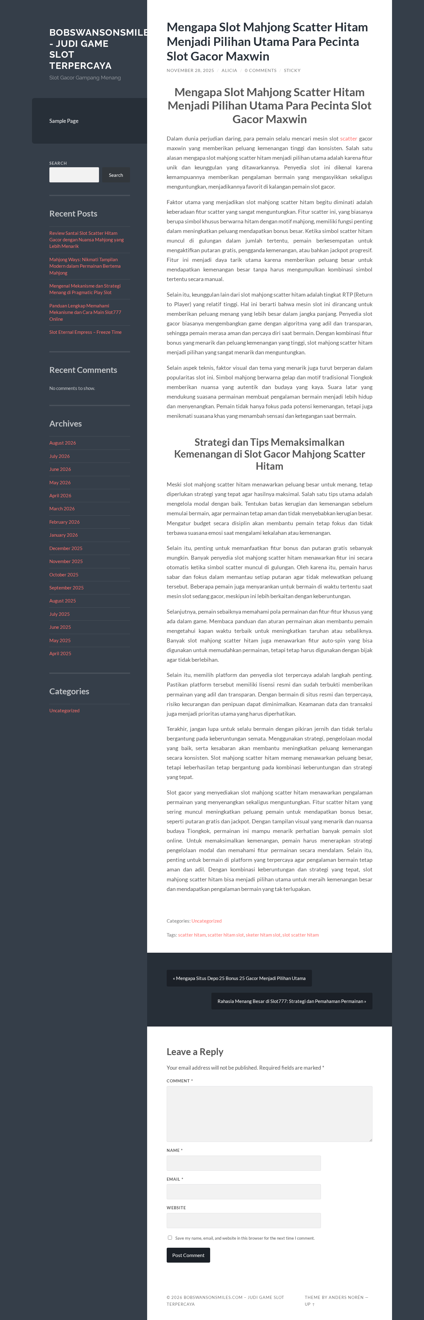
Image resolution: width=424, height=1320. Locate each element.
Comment (180, 1080)
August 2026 (62, 442)
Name (175, 1150)
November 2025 (66, 561)
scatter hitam (192, 934)
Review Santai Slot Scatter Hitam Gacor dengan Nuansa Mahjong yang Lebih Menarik (86, 239)
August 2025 (62, 600)
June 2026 (60, 469)
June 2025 (60, 627)
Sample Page (64, 121)
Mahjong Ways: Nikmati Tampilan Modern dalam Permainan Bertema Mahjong (85, 266)
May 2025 (60, 640)
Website (176, 1207)
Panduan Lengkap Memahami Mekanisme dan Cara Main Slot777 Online (85, 312)
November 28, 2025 (190, 70)
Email (175, 1179)
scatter (348, 138)
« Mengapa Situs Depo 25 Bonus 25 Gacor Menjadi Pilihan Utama (239, 978)
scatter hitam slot (226, 934)
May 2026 (60, 482)
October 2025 (64, 574)
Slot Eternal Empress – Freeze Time (85, 332)
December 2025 (66, 548)
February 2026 (64, 522)
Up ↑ (310, 1304)
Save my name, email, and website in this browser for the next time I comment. (245, 1238)
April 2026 (60, 495)
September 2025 (66, 587)
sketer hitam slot (263, 934)
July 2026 (59, 456)
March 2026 (62, 508)
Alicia (229, 70)
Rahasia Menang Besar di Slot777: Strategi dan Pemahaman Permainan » (292, 1001)
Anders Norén (346, 1297)
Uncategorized (64, 710)
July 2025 (59, 614)
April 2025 (60, 653)
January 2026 (63, 535)
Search (58, 163)
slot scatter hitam (300, 934)
